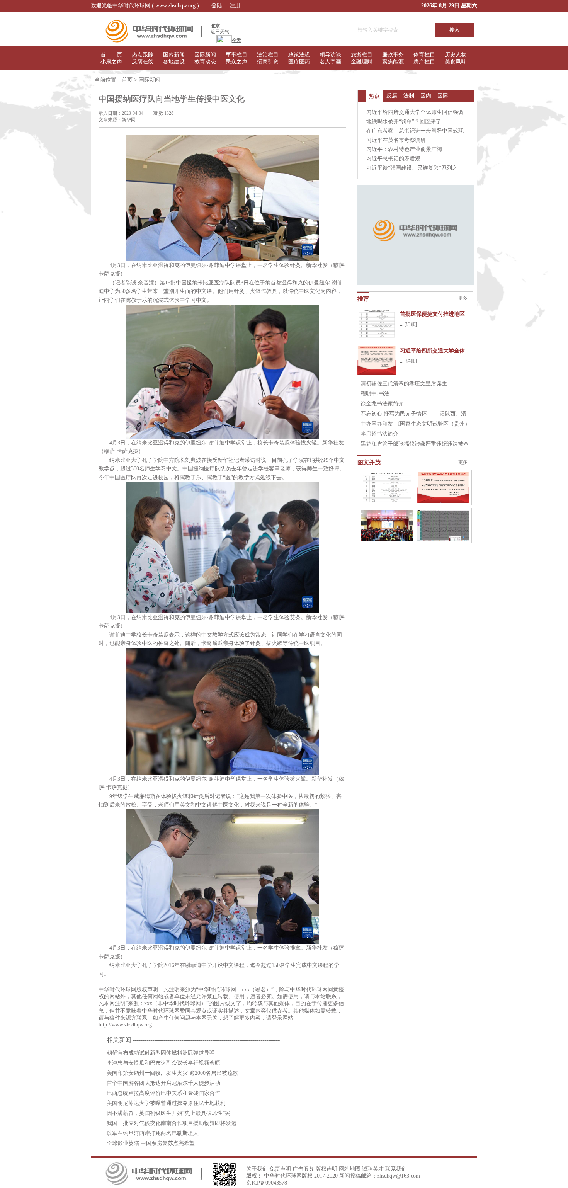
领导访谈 (330, 55)
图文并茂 (369, 462)
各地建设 (174, 62)
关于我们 (257, 1169)
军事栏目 (236, 55)
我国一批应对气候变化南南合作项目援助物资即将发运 (171, 1123)
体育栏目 (424, 55)
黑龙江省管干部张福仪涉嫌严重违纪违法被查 (415, 444)
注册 (235, 6)
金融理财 (361, 62)
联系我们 (396, 1169)
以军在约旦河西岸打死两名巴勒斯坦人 (153, 1133)
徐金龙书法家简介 (382, 404)
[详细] (411, 324)
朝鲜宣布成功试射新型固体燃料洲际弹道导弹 (161, 1053)
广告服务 (303, 1169)
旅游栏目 (361, 55)
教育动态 (205, 62)
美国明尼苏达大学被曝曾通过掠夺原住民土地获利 (166, 1103)
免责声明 (280, 1169)
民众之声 (236, 62)
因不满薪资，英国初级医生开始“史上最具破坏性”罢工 (171, 1113)
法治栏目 (268, 55)
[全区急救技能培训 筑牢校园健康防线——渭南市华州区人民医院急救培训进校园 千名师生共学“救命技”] (387, 525)
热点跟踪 (142, 55)
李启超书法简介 (379, 434)
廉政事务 (393, 55)
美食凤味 (455, 62)
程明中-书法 (375, 394)
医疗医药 (299, 62)
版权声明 (326, 1169)
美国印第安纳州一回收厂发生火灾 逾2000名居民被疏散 (172, 1073)
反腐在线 (142, 62)
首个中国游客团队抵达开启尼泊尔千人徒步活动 (163, 1083)
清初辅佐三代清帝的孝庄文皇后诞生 (404, 383)
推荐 (363, 299)
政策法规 (299, 55)
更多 (463, 298)
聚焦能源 (393, 62)
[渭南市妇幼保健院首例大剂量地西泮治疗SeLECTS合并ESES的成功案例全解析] (443, 525)
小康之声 (111, 62)
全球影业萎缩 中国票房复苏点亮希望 (151, 1143)
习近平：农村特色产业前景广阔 (404, 149)
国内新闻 (174, 55)
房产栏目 (424, 62)
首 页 (111, 55)
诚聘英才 (373, 1169)
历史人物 (455, 55)
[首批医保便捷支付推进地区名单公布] (387, 487)
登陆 (216, 6)
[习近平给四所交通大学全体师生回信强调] (443, 487)
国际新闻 (205, 55)
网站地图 (350, 1169)
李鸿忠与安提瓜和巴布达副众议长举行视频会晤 (163, 1063)
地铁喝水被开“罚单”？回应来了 (403, 121)
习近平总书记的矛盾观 (393, 159)
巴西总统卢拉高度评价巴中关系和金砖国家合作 (163, 1093)
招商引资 (268, 62)
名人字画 (330, 62)
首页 (127, 80)
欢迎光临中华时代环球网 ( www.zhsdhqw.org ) (145, 6)
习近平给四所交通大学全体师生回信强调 (415, 112)
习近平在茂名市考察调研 (396, 140)
